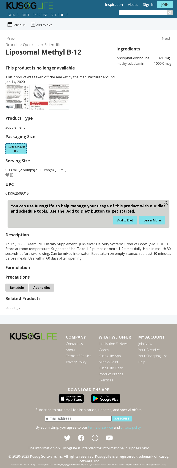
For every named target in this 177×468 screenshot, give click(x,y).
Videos (104, 349)
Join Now (145, 343)
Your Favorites (149, 349)
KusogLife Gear (111, 368)
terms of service (100, 427)
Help (141, 362)
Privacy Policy (76, 362)
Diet (26, 15)
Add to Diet (125, 220)
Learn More (152, 220)
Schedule (59, 15)
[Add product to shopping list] (11, 175)
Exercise (40, 15)
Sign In (148, 4)
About (133, 4)
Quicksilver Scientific (42, 44)
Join (165, 4)
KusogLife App (110, 355)
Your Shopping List (152, 355)
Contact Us (74, 343)
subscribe (121, 418)
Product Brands (111, 374)
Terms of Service (79, 355)
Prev (10, 38)
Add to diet (41, 287)
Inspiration (114, 4)
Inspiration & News (113, 343)
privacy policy (131, 427)
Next (166, 38)
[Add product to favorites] (7, 175)
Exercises (106, 380)
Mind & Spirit (108, 362)
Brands (12, 44)
